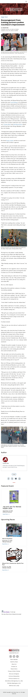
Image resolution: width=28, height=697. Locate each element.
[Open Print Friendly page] (19, 478)
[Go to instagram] (17, 656)
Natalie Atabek (9, 140)
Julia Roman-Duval (17, 124)
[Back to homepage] (4, 1)
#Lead (14, 474)
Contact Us (14, 666)
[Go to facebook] (14, 656)
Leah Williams (14, 102)
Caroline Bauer (7, 124)
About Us (14, 664)
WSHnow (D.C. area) (14, 685)
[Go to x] (10, 656)
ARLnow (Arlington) (14, 673)
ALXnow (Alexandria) (14, 676)
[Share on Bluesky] (16, 478)
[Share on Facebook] (8, 478)
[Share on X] (12, 478)
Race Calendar (14, 659)
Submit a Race (14, 661)
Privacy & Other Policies (14, 671)
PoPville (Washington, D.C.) (14, 683)
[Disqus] (14, 592)
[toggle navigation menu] (26, 1)
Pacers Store (14, 668)
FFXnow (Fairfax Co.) (14, 678)
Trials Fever (4, 17)
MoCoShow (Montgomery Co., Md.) (14, 681)
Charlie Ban (5, 27)
